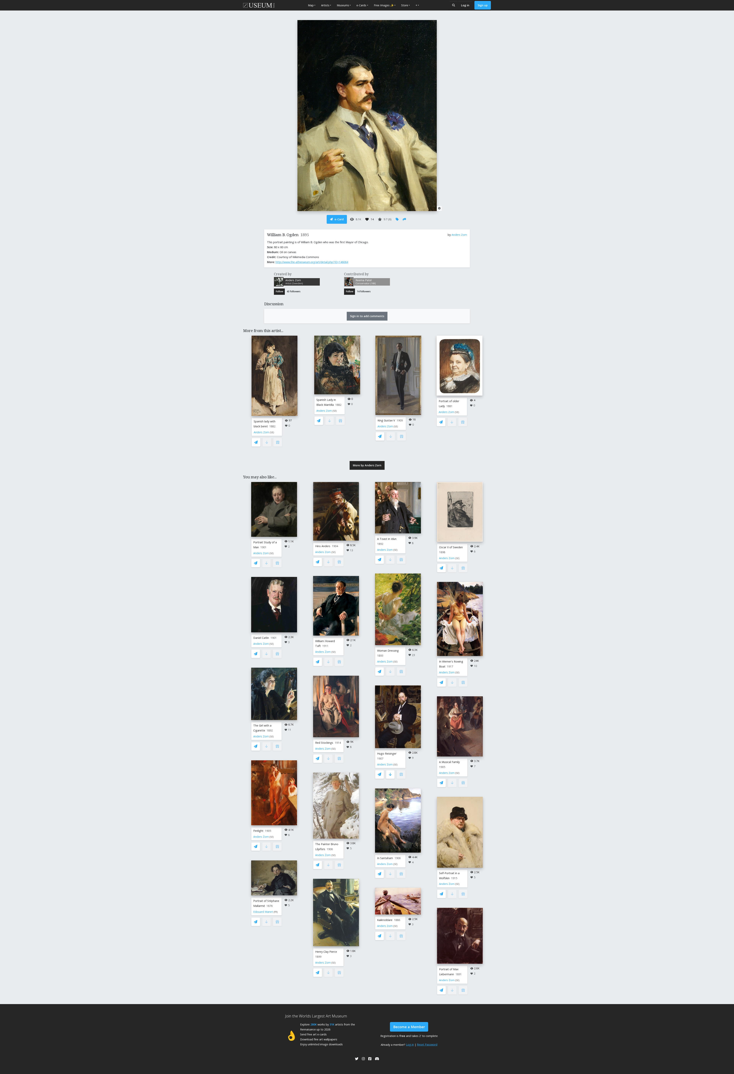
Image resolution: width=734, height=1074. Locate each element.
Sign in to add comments (367, 316)
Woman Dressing (388, 650)
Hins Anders (322, 546)
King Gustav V (386, 420)
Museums (343, 5)
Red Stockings (324, 742)
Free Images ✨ (384, 5)
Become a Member (409, 1027)
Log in (465, 5)
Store (404, 5)
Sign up (483, 5)
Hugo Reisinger (386, 753)
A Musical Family (449, 762)
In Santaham (385, 858)
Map (311, 5)
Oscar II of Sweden (451, 547)
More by (367, 465)
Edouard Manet (263, 912)
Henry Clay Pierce (326, 951)
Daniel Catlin (261, 638)
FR (275, 912)
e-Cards (361, 5)
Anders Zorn (459, 235)
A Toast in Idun (386, 539)
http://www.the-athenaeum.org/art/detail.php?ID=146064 (312, 262)
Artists (325, 5)
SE (271, 432)
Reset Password (427, 1044)
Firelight (258, 831)
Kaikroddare (384, 920)
